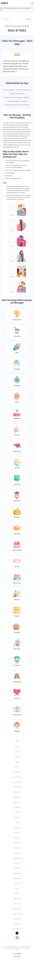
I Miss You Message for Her (17, 93)
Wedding (17, 827)
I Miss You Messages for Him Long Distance (17, 105)
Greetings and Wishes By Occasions (12, 8)
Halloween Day (17, 909)
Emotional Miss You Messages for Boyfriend (17, 97)
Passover (17, 924)
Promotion (17, 848)
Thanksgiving (17, 878)
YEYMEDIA (17, 956)
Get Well (17, 812)
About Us (17, 767)
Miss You (17, 863)
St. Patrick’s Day (17, 914)
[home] (4, 3)
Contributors (17, 772)
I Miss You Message (25, 8)
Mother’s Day (17, 898)
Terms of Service (17, 777)
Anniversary (17, 817)
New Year (17, 893)
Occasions (17, 751)
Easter (17, 888)
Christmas (17, 883)
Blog (17, 762)
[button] (32, 3)
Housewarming (17, 858)
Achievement (17, 853)
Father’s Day (17, 903)
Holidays (17, 757)
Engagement (17, 843)
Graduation (17, 807)
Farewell (17, 797)
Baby (17, 822)
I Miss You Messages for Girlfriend (17, 101)
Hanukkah (17, 919)
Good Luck (17, 802)
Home (1, 8)
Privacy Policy (17, 782)
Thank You (17, 833)
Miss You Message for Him (23, 90)
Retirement (17, 792)
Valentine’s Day (17, 873)
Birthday (17, 838)
